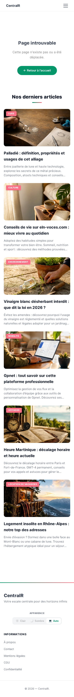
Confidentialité (13, 669)
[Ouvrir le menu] (65, 5)
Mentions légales (14, 655)
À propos (10, 642)
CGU (7, 662)
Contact (9, 649)
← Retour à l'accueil (37, 70)
